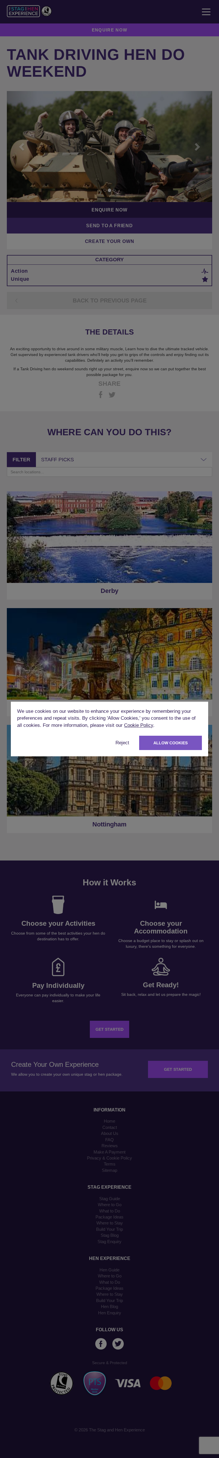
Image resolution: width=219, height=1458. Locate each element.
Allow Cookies (170, 743)
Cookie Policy (138, 725)
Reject (122, 742)
